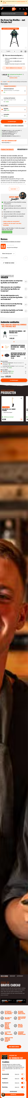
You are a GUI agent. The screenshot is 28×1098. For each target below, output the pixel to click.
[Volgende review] (26, 258)
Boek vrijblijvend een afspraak (14, 68)
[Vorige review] (2, 258)
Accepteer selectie (13, 1091)
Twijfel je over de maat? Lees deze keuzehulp (12, 224)
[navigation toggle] (26, 9)
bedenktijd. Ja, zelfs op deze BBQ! (11, 130)
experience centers (13, 77)
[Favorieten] (20, 8)
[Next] (14, 51)
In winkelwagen (12, 121)
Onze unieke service (14, 1047)
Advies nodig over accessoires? (11, 221)
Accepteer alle (13, 1094)
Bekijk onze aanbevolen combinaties (14, 125)
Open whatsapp (7, 231)
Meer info (17, 1074)
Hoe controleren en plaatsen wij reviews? (10, 241)
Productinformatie (7, 149)
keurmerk (8, 133)
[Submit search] (25, 13)
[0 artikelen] (2, 9)
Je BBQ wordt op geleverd (9, 131)
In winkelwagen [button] (21, 419)
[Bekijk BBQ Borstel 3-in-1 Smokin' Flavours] (12, 408)
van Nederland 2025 (10, 136)
